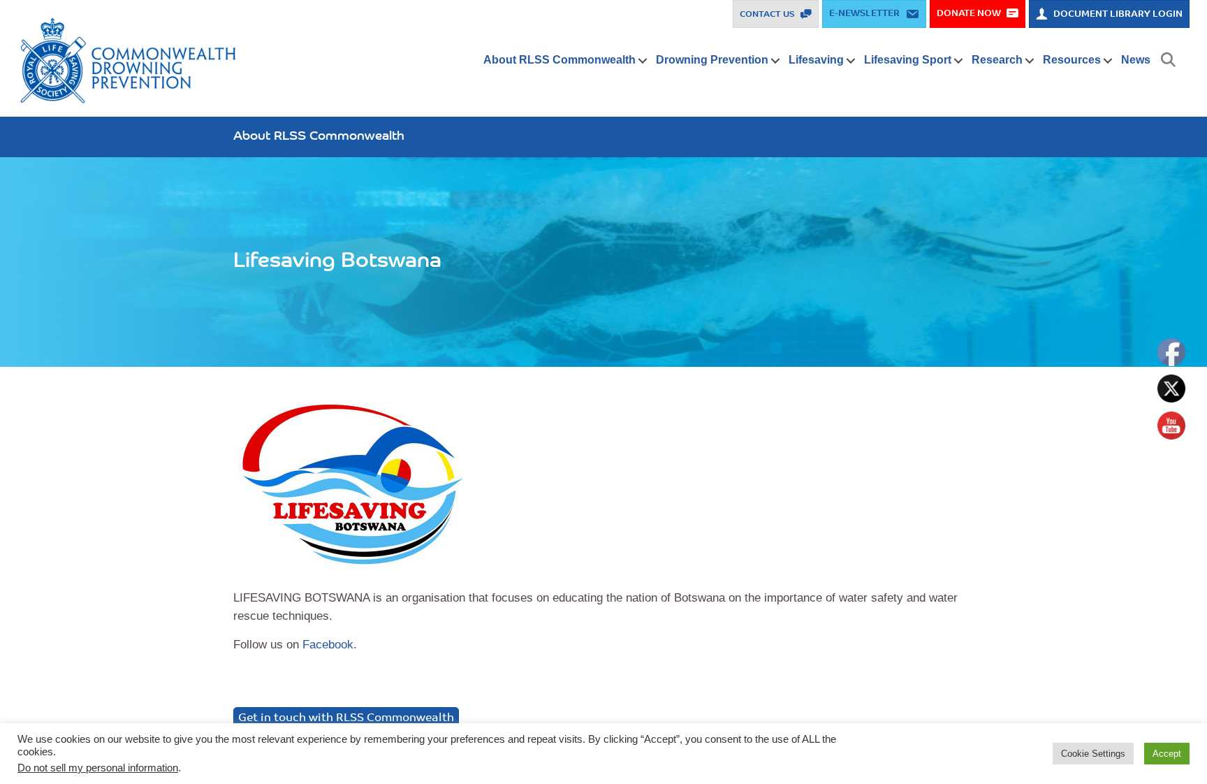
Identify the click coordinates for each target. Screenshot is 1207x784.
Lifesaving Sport (907, 60)
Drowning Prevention (712, 60)
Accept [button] (1167, 753)
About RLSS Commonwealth (559, 60)
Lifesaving (816, 60)
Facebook (327, 644)
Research (997, 60)
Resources (1072, 60)
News (1135, 60)
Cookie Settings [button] (1093, 753)
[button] (643, 61)
